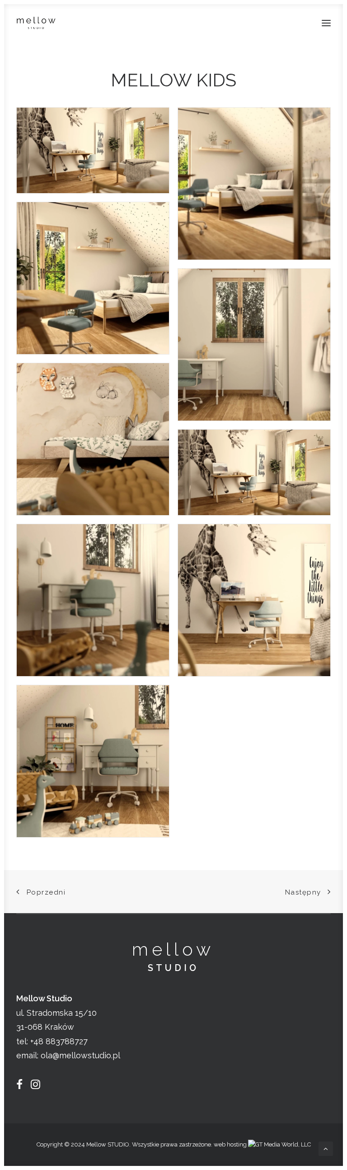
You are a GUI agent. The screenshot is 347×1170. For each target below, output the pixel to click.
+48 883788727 (59, 1041)
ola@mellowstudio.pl (80, 1055)
